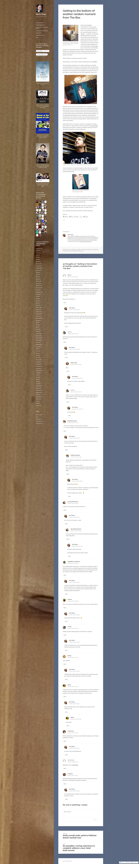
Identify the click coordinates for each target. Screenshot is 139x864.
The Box (82, 34)
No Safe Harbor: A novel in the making (42, 28)
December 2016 (39, 285)
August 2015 (38, 320)
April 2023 (38, 259)
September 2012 (39, 396)
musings (64, 250)
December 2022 (39, 266)
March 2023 (38, 261)
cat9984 (69, 626)
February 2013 (38, 386)
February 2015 (38, 333)
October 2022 (38, 270)
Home (37, 37)
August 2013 (38, 372)
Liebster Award (39, 33)
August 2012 (38, 399)
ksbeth (69, 684)
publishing (78, 250)
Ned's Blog (41, 14)
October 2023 (38, 252)
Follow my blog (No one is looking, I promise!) (42, 45)
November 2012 (39, 392)
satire (82, 250)
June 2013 (38, 377)
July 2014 (37, 348)
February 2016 (38, 307)
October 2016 (38, 290)
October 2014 (38, 342)
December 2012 (39, 390)
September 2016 (39, 292)
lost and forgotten (94, 249)
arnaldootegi (75, 765)
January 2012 (38, 405)
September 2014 (39, 344)
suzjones (70, 599)
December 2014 (39, 338)
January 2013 (38, 388)
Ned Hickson (69, 250)
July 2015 (38, 322)
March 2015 (38, 331)
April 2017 (38, 276)
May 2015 (38, 327)
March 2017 (38, 279)
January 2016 (38, 309)
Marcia (69, 275)
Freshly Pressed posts (40, 25)
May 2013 (38, 379)
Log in (37, 417)
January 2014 (38, 362)
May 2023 (38, 257)
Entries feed (38, 419)
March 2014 (38, 357)
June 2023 (38, 255)
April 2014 (38, 355)
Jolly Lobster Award (40, 35)
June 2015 (38, 324)
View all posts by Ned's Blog (84, 241)
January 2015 (38, 335)
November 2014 (39, 340)
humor (84, 249)
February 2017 (38, 281)
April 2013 (38, 381)
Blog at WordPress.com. (67, 861)
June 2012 (38, 403)
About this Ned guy (40, 22)
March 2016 (38, 305)
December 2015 (39, 311)
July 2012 (37, 401)
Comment (95, 819)
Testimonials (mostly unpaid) (42, 30)
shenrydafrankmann (73, 501)
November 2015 (39, 314)
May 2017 (38, 274)
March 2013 (38, 383)
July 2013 (37, 375)
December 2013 (39, 364)
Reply (65, 302)
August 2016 (38, 294)
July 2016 (37, 296)
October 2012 (38, 394)
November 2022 (39, 268)
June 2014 (38, 351)
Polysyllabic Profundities (74, 561)
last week (95, 46)
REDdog (69, 655)
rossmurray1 (71, 731)
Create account (39, 414)
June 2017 (38, 272)
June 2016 (38, 298)
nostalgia (74, 250)
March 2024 (38, 250)
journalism (88, 249)
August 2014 (38, 346)
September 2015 (39, 318)
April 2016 (38, 303)
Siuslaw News (94, 125)
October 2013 (38, 368)
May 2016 (38, 300)
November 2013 (39, 366)
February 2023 (38, 263)
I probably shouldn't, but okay (42, 54)
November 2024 (39, 248)
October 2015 (38, 316)
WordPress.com (39, 423)
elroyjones (70, 773)
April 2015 (38, 329)
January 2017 (38, 283)
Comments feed (39, 421)
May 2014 (38, 353)
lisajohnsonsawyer (72, 421)
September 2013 (39, 370)
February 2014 (38, 359)
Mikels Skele (74, 362)
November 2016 (39, 287)
